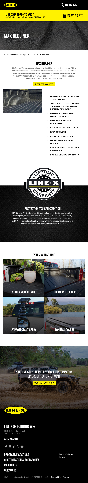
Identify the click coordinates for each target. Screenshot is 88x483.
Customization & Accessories (21, 460)
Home (6, 55)
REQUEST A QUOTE (44, 84)
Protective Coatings (18, 55)
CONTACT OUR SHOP (44, 383)
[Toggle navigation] (81, 5)
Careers (62, 457)
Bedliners (32, 55)
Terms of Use (56, 477)
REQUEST (74, 15)
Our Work (10, 470)
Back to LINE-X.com (66, 454)
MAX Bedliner (43, 55)
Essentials (10, 465)
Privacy (66, 477)
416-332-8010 (11, 439)
